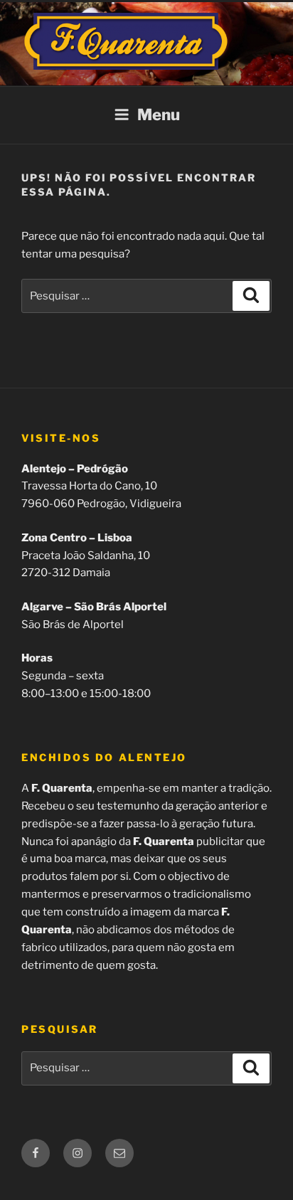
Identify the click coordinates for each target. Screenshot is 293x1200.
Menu (158, 114)
